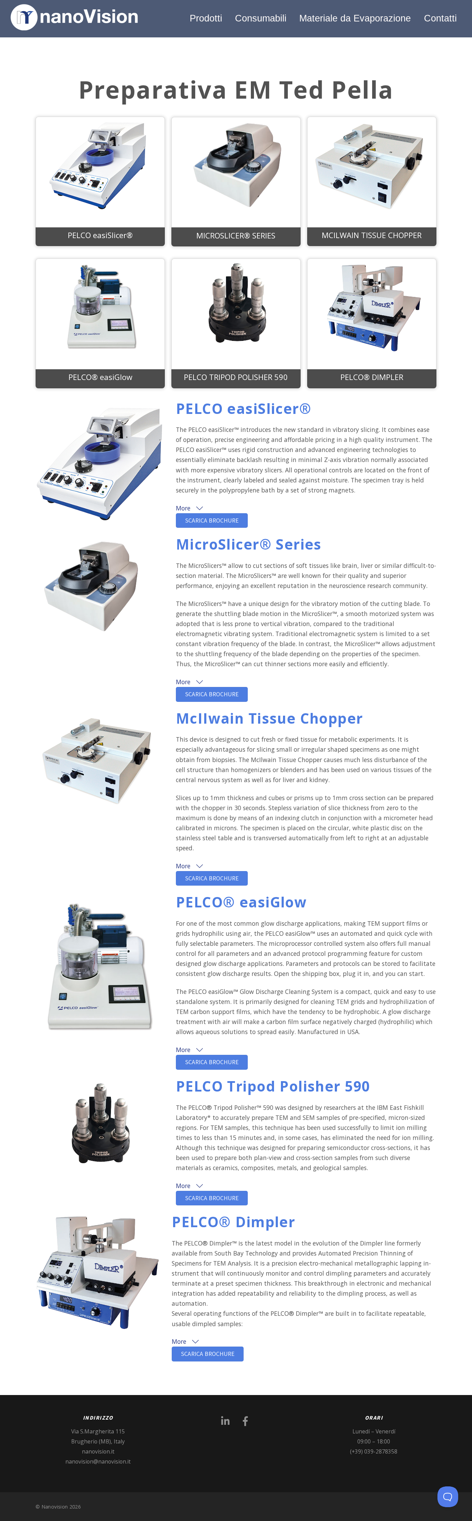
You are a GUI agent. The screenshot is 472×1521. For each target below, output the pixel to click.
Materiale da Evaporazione (355, 18)
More (184, 508)
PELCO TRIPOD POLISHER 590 (236, 377)
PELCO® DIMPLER (371, 377)
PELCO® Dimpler (233, 1221)
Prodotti (206, 18)
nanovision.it (98, 1451)
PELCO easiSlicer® (100, 235)
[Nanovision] (75, 26)
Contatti (440, 18)
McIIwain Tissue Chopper (269, 718)
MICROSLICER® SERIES (235, 235)
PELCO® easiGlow (100, 377)
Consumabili (260, 18)
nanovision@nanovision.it (98, 1461)
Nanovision (54, 1506)
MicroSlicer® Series (249, 544)
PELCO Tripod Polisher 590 (273, 1086)
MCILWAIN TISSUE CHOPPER (372, 235)
